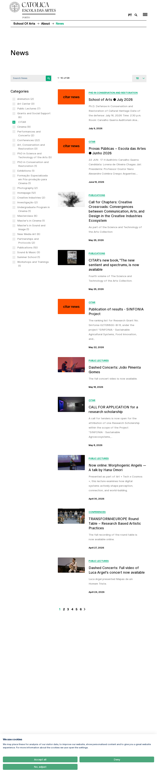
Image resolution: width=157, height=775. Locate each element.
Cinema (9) (24, 126)
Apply (48, 78)
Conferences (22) (29, 140)
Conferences (97, 512)
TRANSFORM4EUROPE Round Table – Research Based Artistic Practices (115, 523)
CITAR (92, 141)
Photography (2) (28, 187)
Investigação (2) (28, 202)
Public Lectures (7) (29, 108)
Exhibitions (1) (26, 170)
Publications (97, 195)
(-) (19, 121)
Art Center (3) (26, 103)
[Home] (67, 10)
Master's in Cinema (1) (31, 220)
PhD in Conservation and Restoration (113, 92)
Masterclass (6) (27, 215)
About (45, 23)
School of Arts (24, 23)
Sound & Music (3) (29, 252)
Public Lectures (99, 360)
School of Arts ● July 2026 (111, 100)
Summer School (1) (29, 257)
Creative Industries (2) (31, 197)
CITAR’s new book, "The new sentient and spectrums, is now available (114, 264)
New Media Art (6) (29, 234)
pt (130, 15)
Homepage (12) (27, 192)
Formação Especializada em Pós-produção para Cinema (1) (33, 179)
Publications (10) (28, 247)
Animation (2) (26, 98)
